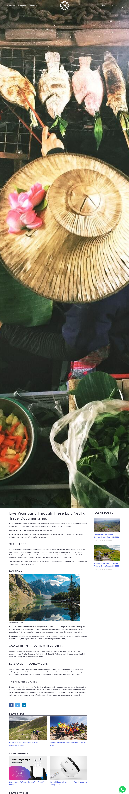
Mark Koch (83, 619)
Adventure (22, 5)
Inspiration (10, 5)
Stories (32, 5)
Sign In (114, 5)
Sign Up (105, 5)
